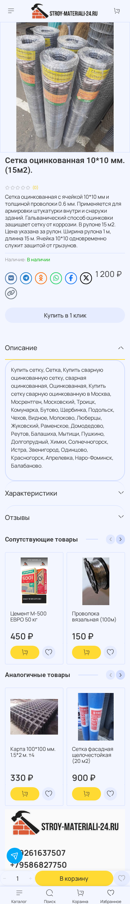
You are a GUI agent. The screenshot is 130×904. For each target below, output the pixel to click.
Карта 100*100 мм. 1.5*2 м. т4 (33, 752)
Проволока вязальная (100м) (94, 616)
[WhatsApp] (56, 278)
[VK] (11, 278)
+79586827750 (38, 864)
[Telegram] (26, 278)
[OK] (41, 278)
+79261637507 (38, 852)
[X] (86, 278)
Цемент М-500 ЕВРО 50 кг (28, 616)
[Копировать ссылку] (11, 293)
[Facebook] (71, 278)
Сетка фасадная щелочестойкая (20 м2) (92, 755)
